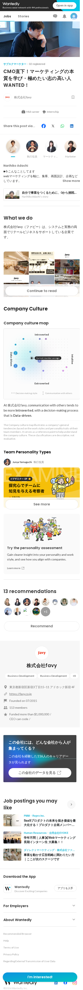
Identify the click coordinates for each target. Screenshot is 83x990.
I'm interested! (40, 977)
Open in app (64, 5)
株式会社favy (42, 665)
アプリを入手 (65, 888)
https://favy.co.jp (20, 694)
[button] (41, 877)
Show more (71, 181)
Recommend (42, 626)
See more (41, 504)
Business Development (21, 675)
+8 (74, 675)
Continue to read (42, 290)
